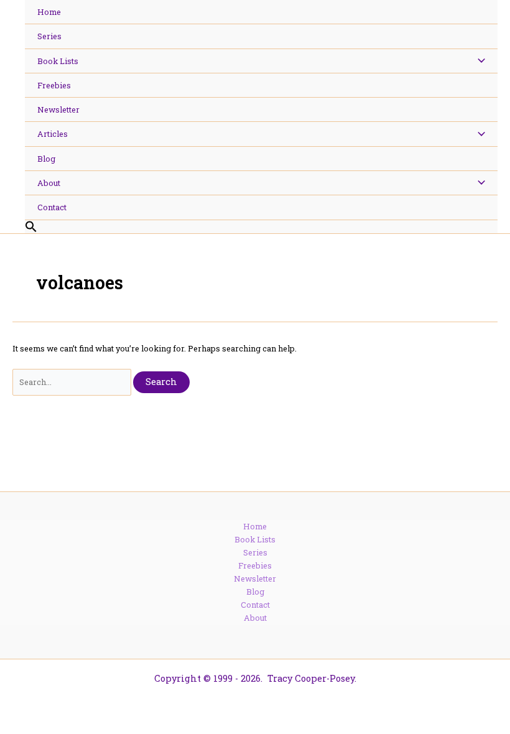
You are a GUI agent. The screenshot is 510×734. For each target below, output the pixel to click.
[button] (261, 227)
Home (255, 526)
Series (255, 552)
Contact (255, 605)
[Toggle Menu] (478, 61)
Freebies (255, 565)
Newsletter (255, 578)
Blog (255, 592)
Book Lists (255, 539)
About (255, 618)
